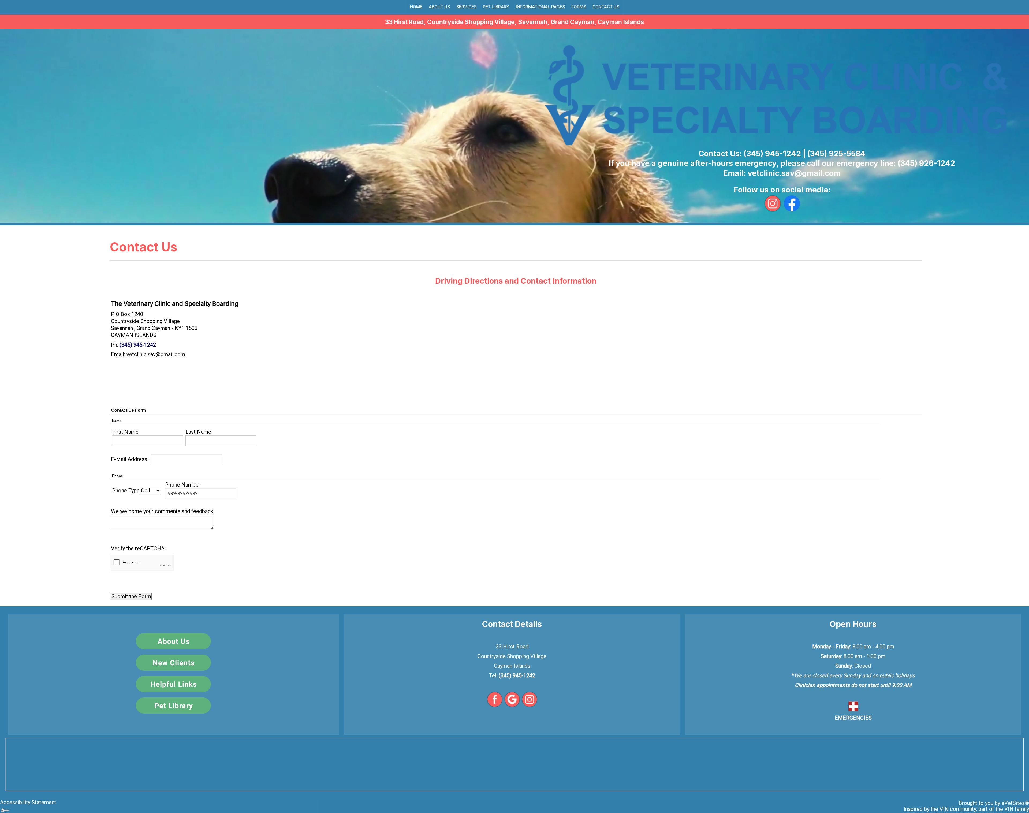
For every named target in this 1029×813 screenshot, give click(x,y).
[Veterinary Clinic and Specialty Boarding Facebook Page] (495, 699)
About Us (439, 6)
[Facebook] (792, 203)
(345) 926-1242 (926, 163)
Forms (578, 6)
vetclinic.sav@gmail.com (794, 173)
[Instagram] (772, 203)
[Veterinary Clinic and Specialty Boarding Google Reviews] (512, 699)
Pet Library (496, 6)
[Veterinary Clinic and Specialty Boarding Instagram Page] (529, 699)
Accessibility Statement (28, 802)
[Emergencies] (853, 706)
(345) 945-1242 (772, 153)
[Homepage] (782, 95)
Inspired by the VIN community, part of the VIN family (966, 809)
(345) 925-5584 (836, 153)
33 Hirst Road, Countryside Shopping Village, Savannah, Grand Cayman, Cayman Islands (514, 21)
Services (466, 6)
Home (416, 6)
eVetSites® (1015, 803)
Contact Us (605, 6)
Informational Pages (540, 6)
